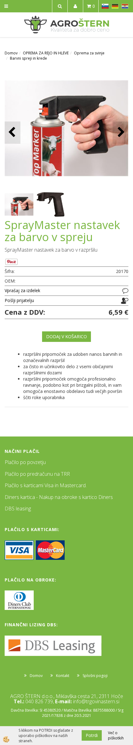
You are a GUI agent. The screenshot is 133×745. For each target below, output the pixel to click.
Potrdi (92, 735)
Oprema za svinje (89, 53)
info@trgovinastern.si (96, 701)
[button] (120, 132)
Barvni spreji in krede (28, 58)
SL (105, 6)
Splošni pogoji (95, 675)
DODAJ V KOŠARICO (66, 336)
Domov (11, 53)
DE (115, 6)
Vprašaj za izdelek (22, 290)
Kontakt (62, 675)
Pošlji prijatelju (19, 300)
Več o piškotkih (116, 735)
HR (125, 6)
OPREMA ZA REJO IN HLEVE (46, 53)
